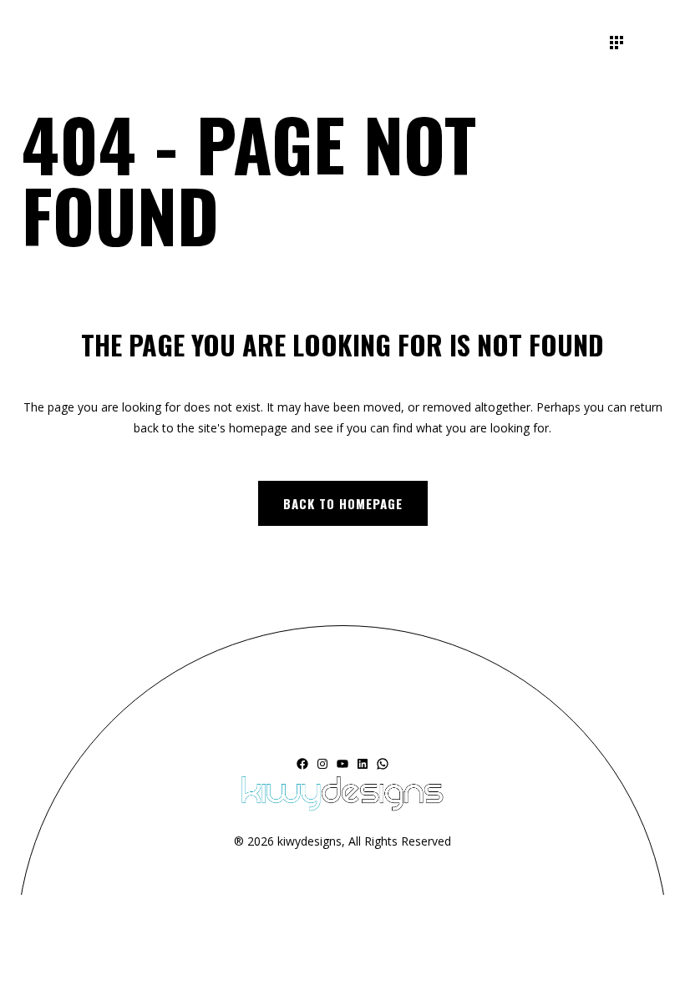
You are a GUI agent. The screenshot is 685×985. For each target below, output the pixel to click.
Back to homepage (343, 503)
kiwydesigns (309, 841)
